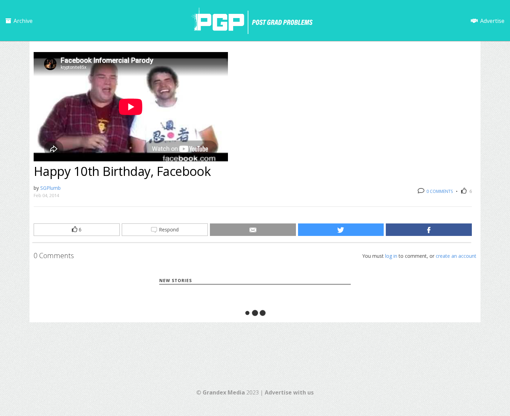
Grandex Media (224, 392)
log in (391, 256)
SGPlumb (50, 188)
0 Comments (439, 191)
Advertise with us (289, 392)
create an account (456, 256)
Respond (168, 229)
